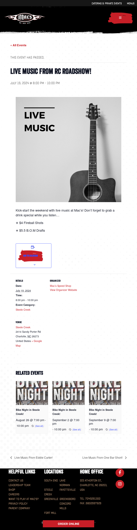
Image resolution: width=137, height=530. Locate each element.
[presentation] (32, 393)
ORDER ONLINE (68, 524)
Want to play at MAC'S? (24, 499)
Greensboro (67, 499)
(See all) (39, 425)
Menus (130, 3)
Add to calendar (30, 255)
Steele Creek (23, 309)
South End (51, 480)
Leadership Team (19, 485)
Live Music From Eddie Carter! (33, 457)
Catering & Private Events (107, 3)
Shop (12, 490)
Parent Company (19, 508)
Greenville (51, 499)
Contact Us (16, 480)
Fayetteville (68, 490)
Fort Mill (50, 513)
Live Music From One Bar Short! (102, 457)
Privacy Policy (18, 503)
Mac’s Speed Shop (60, 286)
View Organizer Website (63, 290)
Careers (14, 494)
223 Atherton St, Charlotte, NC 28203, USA (93, 485)
